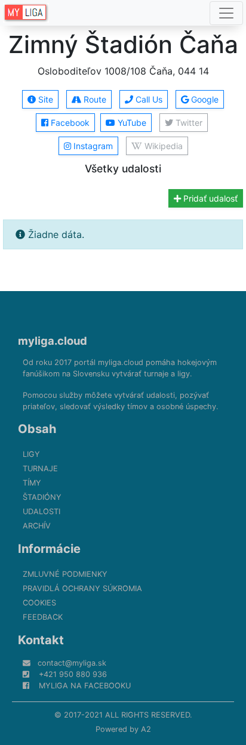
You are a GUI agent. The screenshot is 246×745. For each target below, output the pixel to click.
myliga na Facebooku (85, 685)
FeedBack (43, 617)
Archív (37, 525)
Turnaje (40, 468)
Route (93, 99)
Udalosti (41, 511)
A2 (146, 729)
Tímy (32, 482)
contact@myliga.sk (72, 663)
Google (204, 99)
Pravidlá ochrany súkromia (82, 588)
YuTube (130, 123)
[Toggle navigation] (226, 13)
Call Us (147, 99)
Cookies (39, 602)
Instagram (92, 146)
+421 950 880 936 (73, 674)
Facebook (69, 123)
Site (44, 99)
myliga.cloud (52, 340)
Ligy (31, 454)
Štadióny (42, 497)
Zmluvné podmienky (65, 574)
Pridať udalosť (209, 198)
